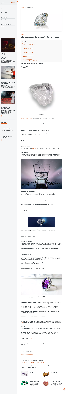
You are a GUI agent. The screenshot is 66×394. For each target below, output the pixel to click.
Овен (22, 322)
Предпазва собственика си (29, 55)
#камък (40, 365)
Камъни (32, 362)
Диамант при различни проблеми (30, 51)
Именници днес (4, 17)
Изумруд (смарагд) (34, 381)
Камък (28, 362)
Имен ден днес (4, 12)
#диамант (26, 365)
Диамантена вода (27, 49)
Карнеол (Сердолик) (56, 381)
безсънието (46, 193)
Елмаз (24, 362)
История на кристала (26, 45)
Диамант (37, 362)
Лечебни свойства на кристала (28, 47)
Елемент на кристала (26, 57)
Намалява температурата (28, 48)
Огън (31, 338)
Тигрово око (54, 372)
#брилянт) (22, 365)
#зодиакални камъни (35, 365)
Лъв (21, 349)
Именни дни (3, 19)
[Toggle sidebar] (17, 1)
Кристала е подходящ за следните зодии (30, 60)
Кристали (24, 7)
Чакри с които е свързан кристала (29, 44)
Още (3, 116)
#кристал (47, 365)
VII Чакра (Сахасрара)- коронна (26, 118)
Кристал (42, 362)
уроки (23, 245)
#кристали (50, 365)
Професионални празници (6, 24)
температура (34, 148)
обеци (26, 329)
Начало (22, 7)
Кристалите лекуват (24, 352)
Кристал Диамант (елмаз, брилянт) (28, 43)
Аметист (32, 372)
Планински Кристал (24, 355)
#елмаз (30, 365)
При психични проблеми (28, 52)
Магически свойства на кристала (28, 53)
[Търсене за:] (5, 3)
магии (26, 245)
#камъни (43, 365)
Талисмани (25, 56)
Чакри (22, 341)
